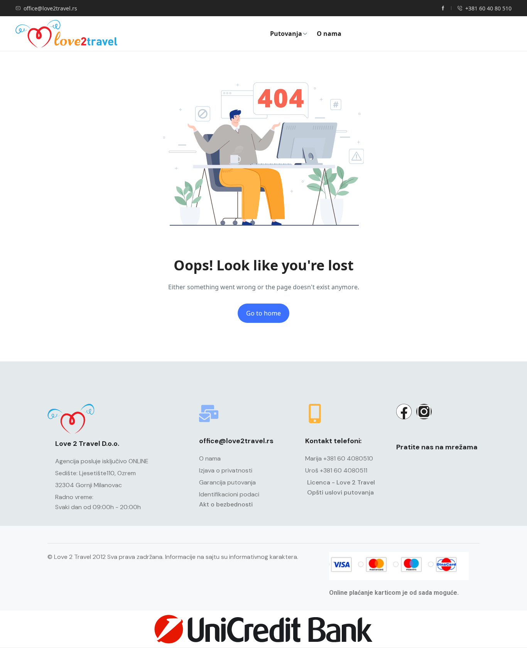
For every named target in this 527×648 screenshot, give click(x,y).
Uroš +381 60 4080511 (336, 470)
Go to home (263, 313)
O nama (329, 33)
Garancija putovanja (227, 482)
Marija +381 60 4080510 (339, 458)
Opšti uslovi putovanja (340, 492)
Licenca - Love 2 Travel (341, 482)
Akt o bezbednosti (226, 504)
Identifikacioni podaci (229, 494)
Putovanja (286, 33)
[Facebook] (404, 411)
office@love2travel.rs (50, 8)
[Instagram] (424, 411)
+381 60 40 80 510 (488, 8)
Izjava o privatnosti (225, 470)
